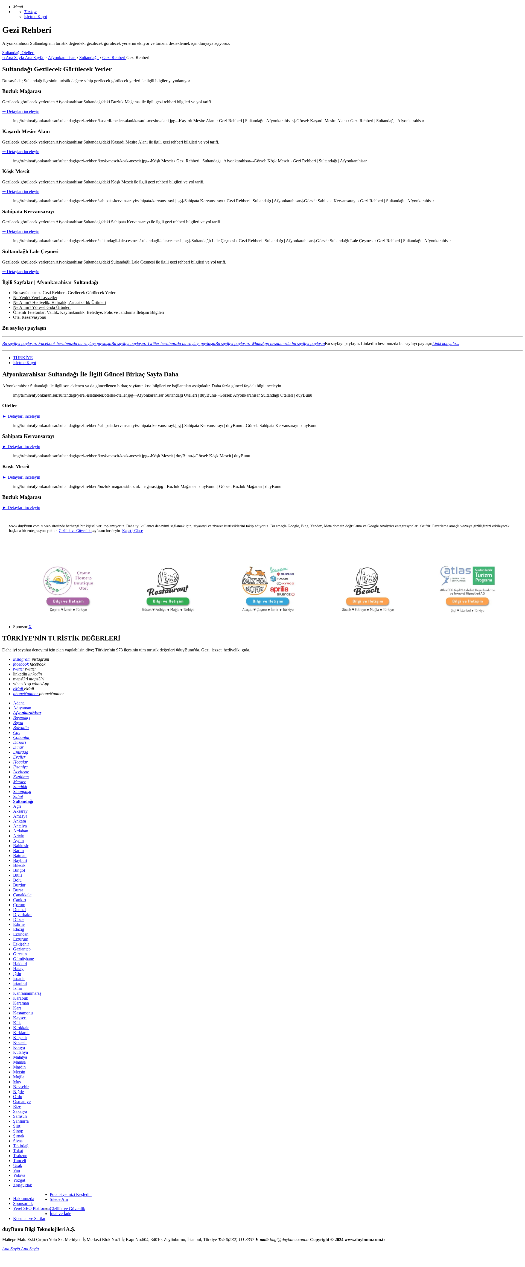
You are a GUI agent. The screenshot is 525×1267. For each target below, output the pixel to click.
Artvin (18, 835)
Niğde (18, 1091)
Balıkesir (20, 845)
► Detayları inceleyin (21, 416)
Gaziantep (22, 949)
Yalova (19, 1175)
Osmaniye (22, 1101)
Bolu (17, 880)
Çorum (19, 904)
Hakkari (20, 963)
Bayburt (20, 860)
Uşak (17, 1165)
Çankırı (19, 899)
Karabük (20, 998)
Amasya (20, 816)
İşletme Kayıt (35, 16)
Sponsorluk (23, 1203)
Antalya (20, 826)
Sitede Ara (59, 1199)
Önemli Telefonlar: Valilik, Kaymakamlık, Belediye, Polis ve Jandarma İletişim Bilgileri (88, 312)
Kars (17, 1008)
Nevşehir (21, 1086)
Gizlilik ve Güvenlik (67, 1208)
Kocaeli (20, 1042)
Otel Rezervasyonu (29, 317)
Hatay (18, 968)
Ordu (17, 1096)
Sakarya (20, 1111)
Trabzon (20, 1155)
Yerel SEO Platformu (31, 1208)
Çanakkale (22, 895)
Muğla (18, 1077)
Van (16, 1170)
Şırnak (18, 1136)
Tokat (18, 1150)
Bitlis (17, 875)
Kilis (17, 1022)
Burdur (19, 885)
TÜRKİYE (23, 357)
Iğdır (17, 973)
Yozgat (19, 1180)
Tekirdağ (20, 1145)
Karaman (21, 1003)
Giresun (20, 954)
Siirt (16, 1126)
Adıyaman (22, 708)
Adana (19, 703)
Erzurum (20, 939)
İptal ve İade (60, 1213)
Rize (17, 1106)
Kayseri (20, 1018)
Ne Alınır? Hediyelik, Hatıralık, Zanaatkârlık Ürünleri (59, 302)
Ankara (19, 821)
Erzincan (20, 934)
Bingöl (19, 870)
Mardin (19, 1067)
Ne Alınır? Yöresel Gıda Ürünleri (42, 307)
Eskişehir (21, 944)
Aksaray (20, 811)
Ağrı (17, 806)
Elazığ (18, 929)
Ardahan (20, 831)
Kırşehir (20, 1037)
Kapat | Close (132, 530)
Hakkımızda (23, 1198)
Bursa (18, 890)
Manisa (19, 1062)
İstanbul (20, 983)
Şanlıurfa (21, 1121)
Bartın (18, 850)
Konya (19, 1047)
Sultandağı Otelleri (18, 52)
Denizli (19, 909)
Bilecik (19, 865)
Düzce (18, 919)
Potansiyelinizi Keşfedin (71, 1194)
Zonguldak (22, 1185)
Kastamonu (23, 1013)
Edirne (19, 924)
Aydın (18, 840)
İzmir (17, 988)
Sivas (17, 1141)
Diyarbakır (22, 914)
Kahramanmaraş (27, 993)
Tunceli (19, 1160)
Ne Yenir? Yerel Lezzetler (35, 297)
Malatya (20, 1057)
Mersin (19, 1072)
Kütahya (20, 1052)
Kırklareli (21, 1032)
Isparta (19, 978)
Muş (17, 1081)
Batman (20, 855)
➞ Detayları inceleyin (20, 111)
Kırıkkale (21, 1027)
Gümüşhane (23, 958)
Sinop (18, 1131)
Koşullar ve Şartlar (29, 1218)
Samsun (20, 1116)
